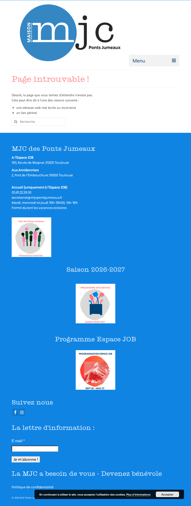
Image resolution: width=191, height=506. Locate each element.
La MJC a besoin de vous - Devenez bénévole (87, 473)
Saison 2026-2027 (95, 269)
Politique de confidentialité (33, 487)
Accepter (167, 494)
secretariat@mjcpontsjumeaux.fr (37, 197)
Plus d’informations (138, 494)
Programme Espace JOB (95, 339)
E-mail (18, 441)
